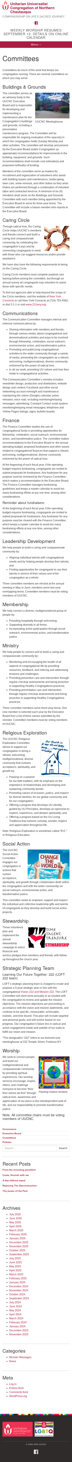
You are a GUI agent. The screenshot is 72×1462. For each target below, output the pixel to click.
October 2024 (17, 1294)
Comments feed (18, 1392)
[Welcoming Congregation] (45, 1429)
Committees (9, 1138)
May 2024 (15, 1310)
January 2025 (17, 1282)
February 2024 (18, 1322)
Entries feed (16, 1388)
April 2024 (15, 1314)
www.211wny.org (36, 304)
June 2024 (15, 1306)
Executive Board (12, 1133)
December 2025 (18, 1242)
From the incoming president (19, 1169)
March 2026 (16, 1230)
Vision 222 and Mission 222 (37, 991)
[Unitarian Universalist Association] (18, 1429)
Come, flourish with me (16, 1175)
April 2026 (15, 1226)
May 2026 (15, 1222)
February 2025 (18, 1278)
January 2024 (17, 1326)
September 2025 (19, 1254)
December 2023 (18, 1330)
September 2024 (19, 1298)
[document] (36, 729)
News (12, 1361)
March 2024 (16, 1318)
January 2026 (17, 1238)
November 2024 (18, 1290)
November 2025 (18, 1246)
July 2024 (15, 1302)
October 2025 (17, 1250)
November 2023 (18, 1334)
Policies (7, 1142)
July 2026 (15, 1214)
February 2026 (18, 1234)
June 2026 (15, 1218)
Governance (9, 1129)
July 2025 (15, 1258)
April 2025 (15, 1270)
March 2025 (16, 1274)
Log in (13, 1384)
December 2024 (18, 1286)
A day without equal (14, 1180)
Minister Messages (20, 1357)
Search (63, 1148)
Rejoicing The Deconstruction (20, 1185)
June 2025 (15, 1262)
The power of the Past (15, 1191)
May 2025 (15, 1266)
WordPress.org (18, 1396)
